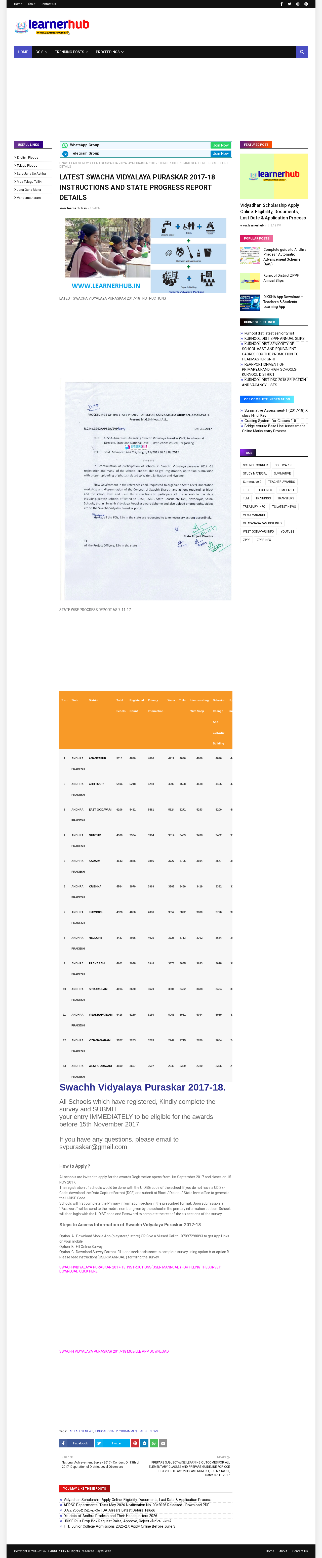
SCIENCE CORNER (255, 465)
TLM (246, 498)
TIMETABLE (287, 490)
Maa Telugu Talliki (29, 181)
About (31, 4)
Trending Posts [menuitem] (69, 52)
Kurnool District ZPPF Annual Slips (281, 277)
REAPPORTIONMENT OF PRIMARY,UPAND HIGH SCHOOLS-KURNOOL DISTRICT (270, 369)
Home (18, 4)
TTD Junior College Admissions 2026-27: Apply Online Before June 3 (119, 1526)
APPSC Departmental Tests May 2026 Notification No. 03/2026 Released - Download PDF (136, 1505)
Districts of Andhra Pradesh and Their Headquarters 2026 (110, 1516)
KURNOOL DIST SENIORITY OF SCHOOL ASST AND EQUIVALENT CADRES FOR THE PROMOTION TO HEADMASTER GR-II (270, 351)
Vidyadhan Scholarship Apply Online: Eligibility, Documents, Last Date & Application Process (138, 1500)
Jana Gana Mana (29, 190)
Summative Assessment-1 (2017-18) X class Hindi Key (275, 413)
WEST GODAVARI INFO (258, 531)
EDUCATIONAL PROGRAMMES (116, 1431)
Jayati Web (103, 1551)
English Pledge (27, 157)
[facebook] (281, 4)
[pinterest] (305, 4)
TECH (247, 490)
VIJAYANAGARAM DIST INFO (262, 523)
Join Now (221, 145)
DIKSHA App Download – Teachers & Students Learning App (283, 302)
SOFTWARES (283, 465)
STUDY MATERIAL (255, 473)
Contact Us (48, 4)
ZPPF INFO (264, 540)
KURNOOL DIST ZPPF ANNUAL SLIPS (275, 339)
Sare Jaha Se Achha (31, 173)
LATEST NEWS (81, 163)
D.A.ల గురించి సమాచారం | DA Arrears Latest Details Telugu (109, 1510)
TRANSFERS (285, 498)
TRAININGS (263, 498)
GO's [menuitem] (39, 52)
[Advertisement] (161, 96)
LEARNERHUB (56, 1551)
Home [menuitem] (23, 52)
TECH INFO (264, 490)
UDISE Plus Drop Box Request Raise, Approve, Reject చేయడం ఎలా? (117, 1521)
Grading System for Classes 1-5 (270, 421)
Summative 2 (252, 482)
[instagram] (298, 4)
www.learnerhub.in (73, 208)
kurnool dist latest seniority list (269, 333)
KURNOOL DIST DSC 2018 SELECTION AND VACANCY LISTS (274, 382)
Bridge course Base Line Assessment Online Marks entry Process (273, 428)
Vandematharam (29, 198)
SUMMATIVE (282, 473)
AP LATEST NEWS (81, 1431)
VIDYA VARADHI (254, 515)
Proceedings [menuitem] (108, 52)
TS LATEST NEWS (284, 506)
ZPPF (246, 540)
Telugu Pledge (27, 165)
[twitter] (290, 4)
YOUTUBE (287, 531)
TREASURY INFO (254, 506)
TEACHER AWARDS (281, 482)
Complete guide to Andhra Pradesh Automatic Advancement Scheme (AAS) (284, 257)
